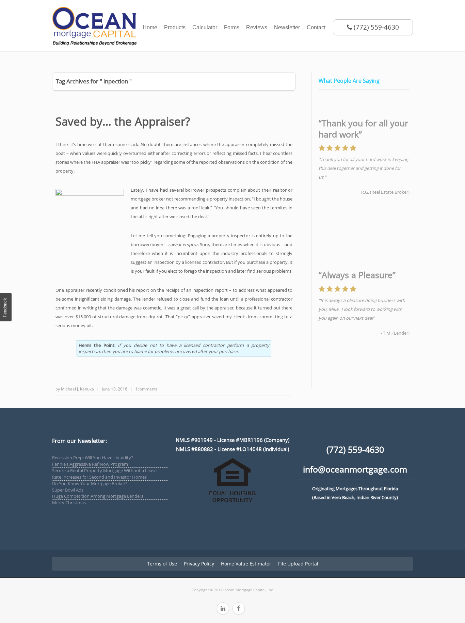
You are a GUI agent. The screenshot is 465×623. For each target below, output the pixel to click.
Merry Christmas (69, 502)
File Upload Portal (298, 563)
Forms (231, 27)
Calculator (204, 27)
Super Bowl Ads (67, 490)
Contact (316, 27)
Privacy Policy (199, 563)
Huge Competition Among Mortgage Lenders (97, 496)
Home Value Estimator (246, 563)
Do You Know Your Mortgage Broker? (89, 483)
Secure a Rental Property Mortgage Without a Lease (104, 470)
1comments (146, 389)
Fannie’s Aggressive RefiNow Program (90, 464)
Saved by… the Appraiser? (122, 121)
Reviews (256, 27)
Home (150, 27)
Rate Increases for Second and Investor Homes (99, 477)
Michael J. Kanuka (77, 389)
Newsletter (287, 27)
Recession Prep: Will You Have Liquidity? (92, 457)
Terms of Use (162, 563)
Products (175, 27)
